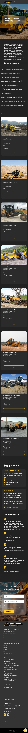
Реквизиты (6, 694)
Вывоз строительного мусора (11, 665)
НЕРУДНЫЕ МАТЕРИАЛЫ (11, 643)
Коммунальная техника (9, 638)
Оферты (11, 608)
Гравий (5, 647)
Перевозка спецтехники (10, 663)
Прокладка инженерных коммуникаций (9, 683)
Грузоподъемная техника (10, 635)
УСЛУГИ (6, 657)
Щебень (6, 649)
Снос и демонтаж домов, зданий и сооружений (10, 680)
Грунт (5, 651)
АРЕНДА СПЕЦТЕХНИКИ (11, 629)
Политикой (15, 607)
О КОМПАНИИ (8, 688)
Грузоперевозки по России (10, 675)
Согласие (21, 604)
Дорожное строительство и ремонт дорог (10, 670)
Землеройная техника (9, 631)
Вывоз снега (7, 661)
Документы (6, 696)
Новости (6, 690)
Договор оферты (6, 721)
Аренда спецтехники (9, 659)
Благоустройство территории (8, 673)
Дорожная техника (8, 640)
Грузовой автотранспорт (10, 633)
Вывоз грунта (7, 677)
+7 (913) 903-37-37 (16, 2)
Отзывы (5, 692)
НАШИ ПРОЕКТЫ (9, 699)
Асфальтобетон (8, 653)
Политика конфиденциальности (10, 719)
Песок (5, 645)
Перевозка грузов (8, 667)
